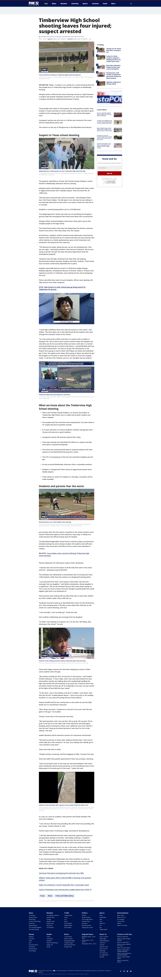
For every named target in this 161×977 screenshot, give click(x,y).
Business (31, 936)
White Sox (102, 923)
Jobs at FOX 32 (104, 949)
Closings (49, 919)
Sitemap (102, 957)
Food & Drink (120, 921)
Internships (102, 951)
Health (49, 934)
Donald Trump (86, 921)
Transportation (68, 915)
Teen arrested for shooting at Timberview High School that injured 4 (60, 75)
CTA (65, 919)
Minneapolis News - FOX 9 (89, 944)
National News (33, 917)
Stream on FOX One (124, 934)
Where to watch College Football (123, 939)
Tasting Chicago (68, 943)
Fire (101, 925)
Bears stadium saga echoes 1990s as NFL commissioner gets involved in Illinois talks (104, 129)
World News (32, 919)
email (130, 971)
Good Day (31, 923)
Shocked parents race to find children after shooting (55, 522)
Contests (102, 945)
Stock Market (32, 951)
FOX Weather (50, 927)
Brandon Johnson (86, 925)
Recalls (48, 947)
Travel (66, 917)
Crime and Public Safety (64, 896)
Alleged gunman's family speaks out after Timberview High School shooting (62, 171)
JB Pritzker (84, 923)
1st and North (68, 936)
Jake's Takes (120, 915)
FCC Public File (103, 953)
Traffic (66, 913)
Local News (32, 915)
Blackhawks (103, 917)
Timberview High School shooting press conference (54, 394)
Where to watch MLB (123, 942)
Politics (84, 913)
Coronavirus (50, 938)
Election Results (86, 917)
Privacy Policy (111, 181)
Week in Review (68, 938)
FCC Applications (104, 955)
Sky (100, 927)
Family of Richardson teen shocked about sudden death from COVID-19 (65, 890)
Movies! (119, 923)
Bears (101, 915)
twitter (127, 971)
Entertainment (122, 913)
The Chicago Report (87, 919)
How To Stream (104, 936)
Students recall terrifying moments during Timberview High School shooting (62, 661)
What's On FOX (121, 917)
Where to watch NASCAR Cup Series (124, 945)
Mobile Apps (103, 938)
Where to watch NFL (122, 936)
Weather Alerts (51, 917)
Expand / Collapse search (131, 3)
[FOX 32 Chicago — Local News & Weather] (34, 4)
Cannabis (49, 941)
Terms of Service (111, 183)
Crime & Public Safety (35, 921)
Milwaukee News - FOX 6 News (88, 937)
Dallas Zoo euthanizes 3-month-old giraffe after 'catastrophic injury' (64, 885)
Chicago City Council (87, 927)
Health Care (50, 945)
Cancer (48, 936)
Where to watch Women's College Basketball (124, 954)
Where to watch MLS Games (123, 961)
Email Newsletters (104, 941)
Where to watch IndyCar (123, 948)
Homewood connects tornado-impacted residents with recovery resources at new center (104, 137)
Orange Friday (68, 947)
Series (66, 934)
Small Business (33, 949)
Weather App (50, 923)
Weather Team (51, 921)
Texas (44, 39)
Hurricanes (49, 925)
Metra (65, 921)
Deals (30, 941)
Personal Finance (33, 945)
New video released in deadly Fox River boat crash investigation (113, 67)
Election (84, 915)
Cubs (101, 921)
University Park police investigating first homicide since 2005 (61, 873)
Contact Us (103, 943)
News (50, 896)
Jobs (30, 943)
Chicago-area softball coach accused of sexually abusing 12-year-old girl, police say (104, 122)
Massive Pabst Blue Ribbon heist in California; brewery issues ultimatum (104, 114)
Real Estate (32, 947)
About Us (103, 934)
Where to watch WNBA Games (123, 957)
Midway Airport (68, 925)
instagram (124, 971)
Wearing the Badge (69, 941)
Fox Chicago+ (121, 919)
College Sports (103, 929)
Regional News (87, 934)
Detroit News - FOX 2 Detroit (87, 941)
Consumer (31, 938)
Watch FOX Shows (122, 925)
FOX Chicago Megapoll (35, 927)
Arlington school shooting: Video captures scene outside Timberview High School (63, 805)
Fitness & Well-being (52, 943)
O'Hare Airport (68, 923)
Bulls (101, 919)
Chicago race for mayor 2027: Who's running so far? (113, 50)
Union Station (68, 927)
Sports (102, 913)
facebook (120, 971)
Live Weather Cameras (53, 915)
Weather (50, 913)
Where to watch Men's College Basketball (123, 950)
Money (31, 934)
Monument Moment (69, 945)
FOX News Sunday (34, 929)
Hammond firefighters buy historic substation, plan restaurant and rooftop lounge (104, 145)
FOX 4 (40, 39)
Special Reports (33, 925)
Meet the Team (104, 947)
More (113, 4)
